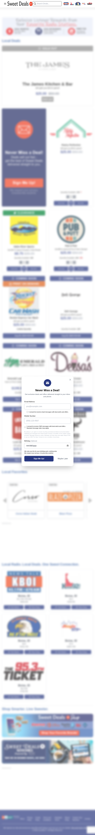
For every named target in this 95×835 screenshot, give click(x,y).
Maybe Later (63, 459)
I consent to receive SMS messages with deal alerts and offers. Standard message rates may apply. (46, 427)
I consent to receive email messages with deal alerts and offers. (48, 412)
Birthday (30, 441)
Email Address (29, 402)
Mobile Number (30, 416)
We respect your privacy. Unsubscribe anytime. (39, 453)
